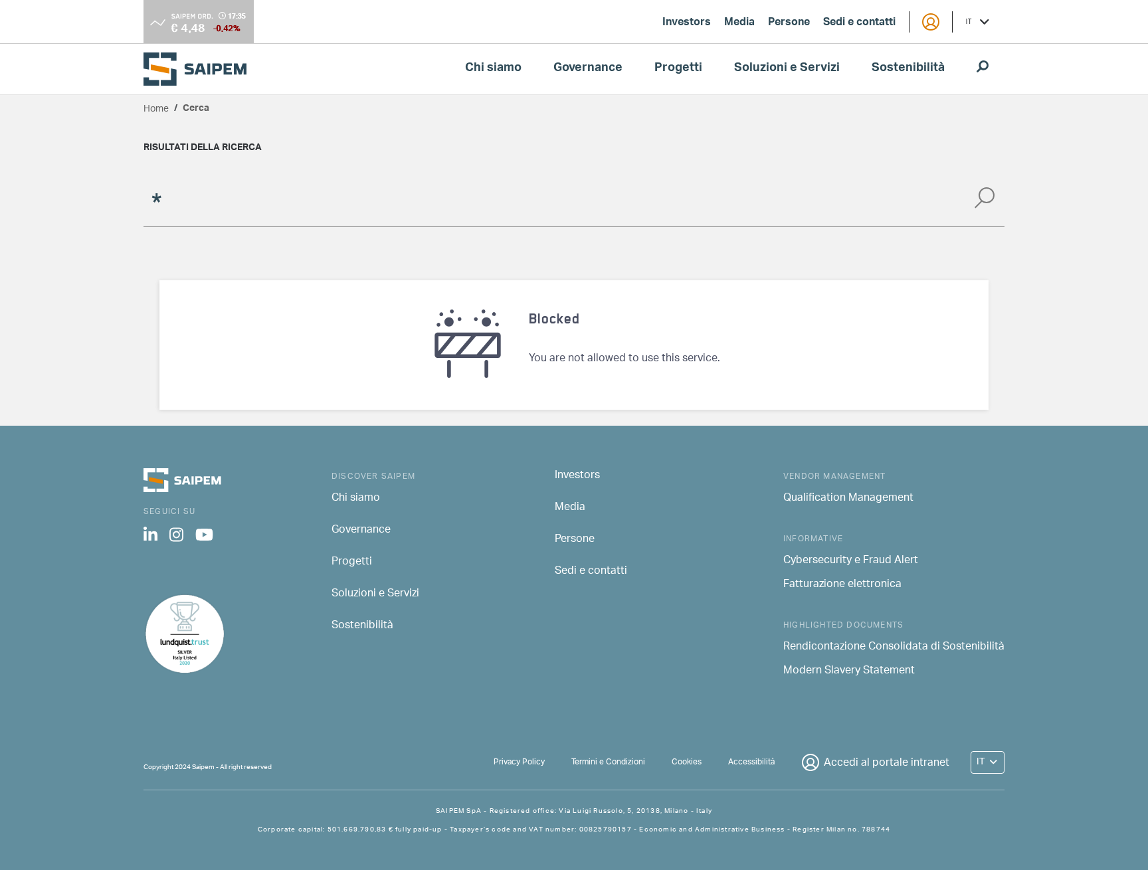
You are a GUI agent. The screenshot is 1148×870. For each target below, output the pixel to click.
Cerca (196, 109)
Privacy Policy (519, 762)
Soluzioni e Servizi (787, 69)
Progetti (678, 69)
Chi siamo (493, 69)
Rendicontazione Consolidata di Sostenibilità (893, 647)
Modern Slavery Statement (849, 671)
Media (739, 23)
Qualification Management (848, 499)
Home (156, 109)
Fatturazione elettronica (842, 585)
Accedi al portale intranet (886, 763)
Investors (686, 23)
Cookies (687, 762)
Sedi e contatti (859, 23)
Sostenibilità (908, 69)
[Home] (200, 68)
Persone (789, 23)
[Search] (984, 203)
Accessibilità (751, 762)
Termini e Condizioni (608, 762)
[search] (982, 69)
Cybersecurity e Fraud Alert (850, 561)
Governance (587, 69)
